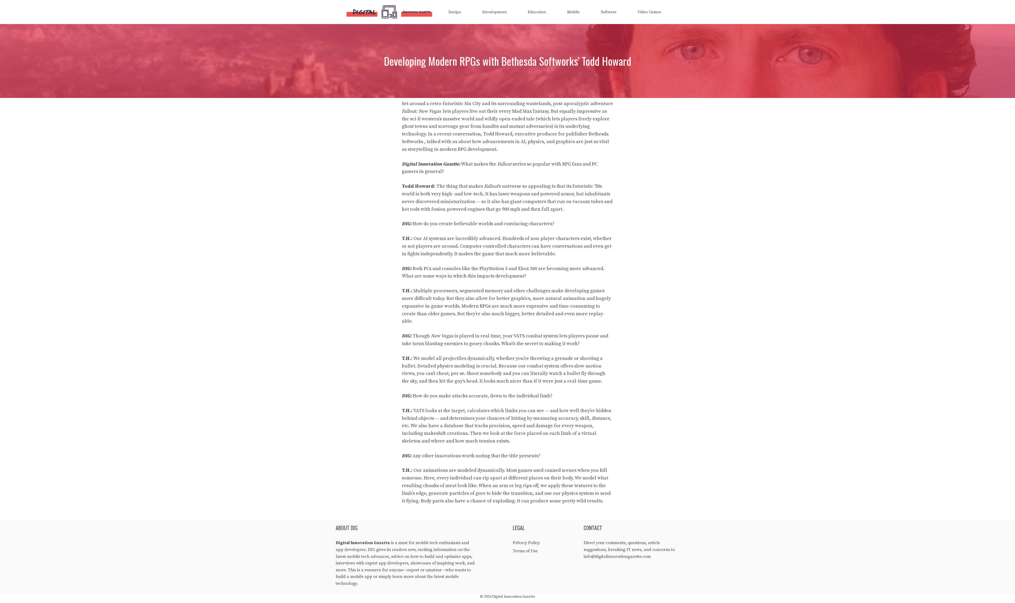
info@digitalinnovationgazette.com (617, 556)
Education (537, 12)
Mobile (573, 12)
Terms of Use (525, 551)
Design (455, 12)
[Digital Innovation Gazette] (390, 12)
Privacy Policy (526, 542)
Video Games (649, 12)
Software (608, 12)
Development (494, 12)
